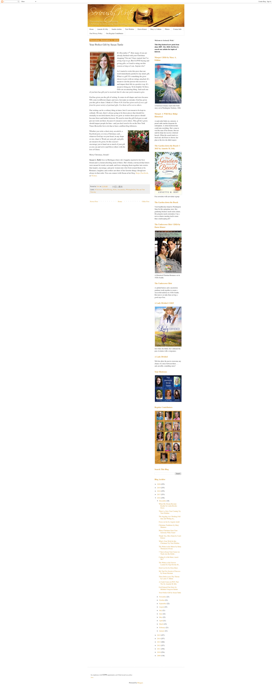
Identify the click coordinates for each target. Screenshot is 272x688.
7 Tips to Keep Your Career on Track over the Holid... (169, 553)
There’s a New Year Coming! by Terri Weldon (170, 512)
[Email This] (113, 187)
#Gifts (115, 190)
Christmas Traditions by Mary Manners (169, 526)
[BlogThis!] (115, 187)
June (161, 614)
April (161, 620)
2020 (159, 484)
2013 (159, 642)
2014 (159, 638)
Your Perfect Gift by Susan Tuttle (170, 592)
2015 (159, 635)
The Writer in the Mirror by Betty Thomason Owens (170, 547)
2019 (159, 487)
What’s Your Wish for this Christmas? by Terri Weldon (169, 542)
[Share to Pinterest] (121, 187)
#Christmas (98, 190)
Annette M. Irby (102, 29)
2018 (159, 491)
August (161, 607)
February (162, 627)
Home (91, 29)
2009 (159, 655)
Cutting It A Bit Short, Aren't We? (168, 558)
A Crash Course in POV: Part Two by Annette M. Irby (169, 583)
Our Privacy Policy (96, 33)
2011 (159, 649)
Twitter (94, 175)
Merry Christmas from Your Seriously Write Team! (168, 531)
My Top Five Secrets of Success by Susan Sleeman (169, 572)
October (162, 600)
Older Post (145, 201)
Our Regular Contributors (114, 33)
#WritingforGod (130, 190)
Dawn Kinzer (142, 29)
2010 (159, 652)
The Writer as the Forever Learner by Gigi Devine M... (169, 563)
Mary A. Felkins (155, 29)
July (160, 610)
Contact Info (177, 29)
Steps (138, 173)
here (92, 677)
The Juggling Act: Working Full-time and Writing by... (170, 517)
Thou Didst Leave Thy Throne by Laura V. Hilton (169, 577)
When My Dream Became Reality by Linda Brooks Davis (168, 506)
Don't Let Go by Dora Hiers (168, 568)
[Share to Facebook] (119, 187)
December (162, 501)
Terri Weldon (129, 29)
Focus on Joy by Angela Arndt (169, 522)
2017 (159, 494)
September (163, 603)
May (161, 617)
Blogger (140, 683)
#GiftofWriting (107, 190)
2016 (159, 498)
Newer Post (94, 201)
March (161, 624)
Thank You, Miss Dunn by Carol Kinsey (170, 537)
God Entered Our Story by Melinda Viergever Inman (168, 588)
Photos (167, 29)
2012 (159, 645)
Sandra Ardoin (117, 29)
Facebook (144, 173)
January (162, 631)
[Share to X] (117, 187)
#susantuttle (121, 190)
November (162, 597)
